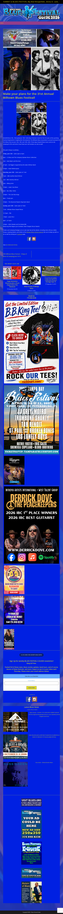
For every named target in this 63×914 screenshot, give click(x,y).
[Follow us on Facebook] (29, 239)
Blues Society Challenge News (31, 287)
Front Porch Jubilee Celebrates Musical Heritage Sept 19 (51, 280)
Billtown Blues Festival (11, 245)
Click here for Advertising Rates (31, 655)
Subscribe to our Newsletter (31, 676)
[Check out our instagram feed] (34, 239)
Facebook (19, 234)
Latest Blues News (31, 707)
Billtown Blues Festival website (34, 232)
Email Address (31, 680)
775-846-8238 (31, 298)
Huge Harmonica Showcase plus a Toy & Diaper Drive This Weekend (12, 284)
